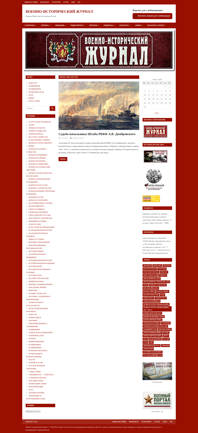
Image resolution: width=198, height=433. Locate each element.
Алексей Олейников (151, 301)
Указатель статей (155, 25)
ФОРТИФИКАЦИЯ (36, 387)
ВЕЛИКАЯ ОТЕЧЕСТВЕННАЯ (40, 143)
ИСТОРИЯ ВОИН (35, 266)
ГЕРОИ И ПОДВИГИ (36, 209)
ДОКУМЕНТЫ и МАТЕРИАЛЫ (40, 218)
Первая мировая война (152, 336)
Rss (79, 2)
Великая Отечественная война (156, 304)
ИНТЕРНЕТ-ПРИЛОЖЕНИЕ (39, 242)
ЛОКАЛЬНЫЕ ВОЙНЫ (37, 287)
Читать (63, 159)
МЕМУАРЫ (33, 290)
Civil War (162, 269)
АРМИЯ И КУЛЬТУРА (37, 128)
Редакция (59, 25)
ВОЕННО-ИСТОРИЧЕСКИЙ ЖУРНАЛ (59, 11)
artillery (157, 265)
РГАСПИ (32, 360)
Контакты (124, 25)
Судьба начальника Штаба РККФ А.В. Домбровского (97, 134)
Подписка (108, 25)
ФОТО (31, 95)
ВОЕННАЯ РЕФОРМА (37, 161)
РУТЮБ (66, 2)
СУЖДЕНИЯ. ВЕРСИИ (37, 378)
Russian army (148, 291)
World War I (148, 298)
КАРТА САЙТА (34, 101)
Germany (162, 275)
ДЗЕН (73, 2)
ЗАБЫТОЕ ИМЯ (78, 138)
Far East (164, 272)
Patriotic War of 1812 (157, 285)
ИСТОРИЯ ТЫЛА (35, 275)
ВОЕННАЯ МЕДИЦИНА (38, 155)
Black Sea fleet (149, 269)
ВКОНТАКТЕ (44, 2)
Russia (155, 288)
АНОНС (32, 125)
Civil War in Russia (151, 272)
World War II (160, 298)
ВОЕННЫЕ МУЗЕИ (36, 197)
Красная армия (165, 329)
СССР (145, 342)
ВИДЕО (31, 98)
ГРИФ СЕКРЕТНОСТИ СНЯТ (40, 215)
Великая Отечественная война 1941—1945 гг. (156, 309)
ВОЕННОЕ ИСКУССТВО (38, 185)
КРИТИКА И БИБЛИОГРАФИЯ (40, 284)
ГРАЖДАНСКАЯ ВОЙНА (38, 212)
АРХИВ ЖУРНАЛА (36, 134)
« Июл (156, 113)
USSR (162, 294)
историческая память (152, 352)
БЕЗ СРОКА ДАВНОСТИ (38, 137)
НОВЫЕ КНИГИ (35, 317)
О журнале (29, 25)
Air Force (147, 265)
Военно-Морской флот (152, 313)
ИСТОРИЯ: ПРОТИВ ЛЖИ (39, 278)
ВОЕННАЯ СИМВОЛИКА (38, 164)
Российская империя (152, 339)
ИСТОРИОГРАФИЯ (36, 251)
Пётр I (166, 336)
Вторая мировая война (152, 320)
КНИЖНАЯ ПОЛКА (36, 281)
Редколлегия (77, 25)
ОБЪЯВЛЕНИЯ (34, 86)
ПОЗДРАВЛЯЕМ (35, 89)
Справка (45, 25)
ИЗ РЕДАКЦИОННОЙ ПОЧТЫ (40, 230)
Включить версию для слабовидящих (153, 16)
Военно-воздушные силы (153, 316)
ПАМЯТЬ (32, 338)
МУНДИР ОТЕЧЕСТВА (37, 293)
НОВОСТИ (33, 83)
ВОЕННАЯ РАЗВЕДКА (37, 158)
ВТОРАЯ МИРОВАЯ (36, 206)
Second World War (151, 294)
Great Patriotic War (151, 278)
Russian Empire (162, 291)
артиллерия (148, 349)
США (151, 342)
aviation (167, 265)
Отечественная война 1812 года (156, 332)
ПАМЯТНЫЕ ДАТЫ (36, 92)
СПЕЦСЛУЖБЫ (35, 372)
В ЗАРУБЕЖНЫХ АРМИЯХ (39, 140)
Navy (145, 285)
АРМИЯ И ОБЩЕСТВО (37, 131)
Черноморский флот (151, 345)
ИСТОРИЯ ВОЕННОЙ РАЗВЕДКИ (42, 263)
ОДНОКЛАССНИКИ (31, 2)
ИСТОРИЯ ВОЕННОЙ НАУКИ (40, 260)
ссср (160, 355)
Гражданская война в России (155, 326)
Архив (138, 25)
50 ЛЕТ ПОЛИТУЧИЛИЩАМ (40, 122)
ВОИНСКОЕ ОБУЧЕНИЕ (38, 200)
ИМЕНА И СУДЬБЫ (36, 239)
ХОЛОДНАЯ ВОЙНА (37, 393)
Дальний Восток (150, 329)
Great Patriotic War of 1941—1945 (156, 281)
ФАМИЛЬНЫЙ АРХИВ (37, 384)
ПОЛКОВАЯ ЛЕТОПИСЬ (38, 350)
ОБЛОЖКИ (33, 320)
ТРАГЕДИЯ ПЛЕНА (36, 381)
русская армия (149, 355)
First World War (150, 275)
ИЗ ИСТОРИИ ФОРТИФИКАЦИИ (41, 227)
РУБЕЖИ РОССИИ (36, 363)
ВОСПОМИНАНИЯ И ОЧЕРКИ (40, 203)
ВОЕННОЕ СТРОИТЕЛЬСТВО (40, 188)
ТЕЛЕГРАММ (56, 2)
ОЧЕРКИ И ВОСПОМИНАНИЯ (40, 332)
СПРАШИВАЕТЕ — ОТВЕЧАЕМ (41, 375)
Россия (166, 339)
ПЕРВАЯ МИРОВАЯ (36, 342)
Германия (166, 323)
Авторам (93, 25)
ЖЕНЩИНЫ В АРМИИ (37, 221)
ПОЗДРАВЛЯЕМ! (35, 348)
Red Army (147, 288)
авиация (165, 345)
